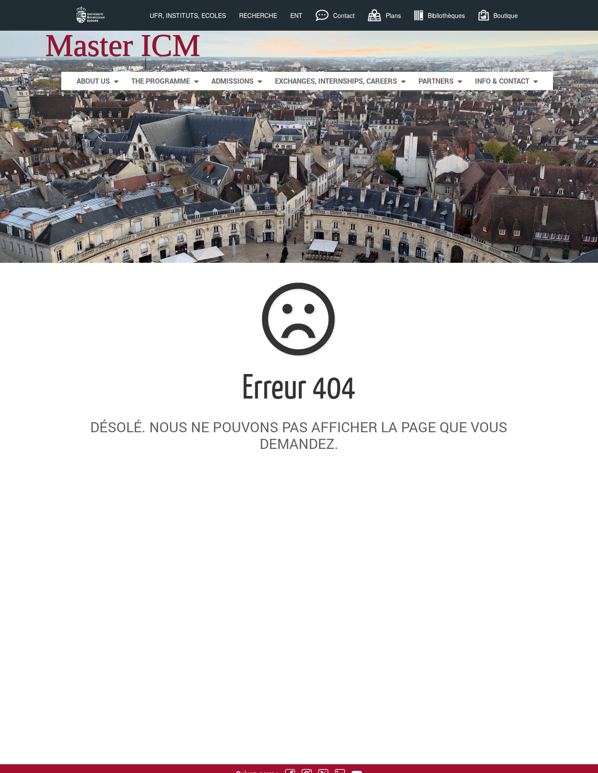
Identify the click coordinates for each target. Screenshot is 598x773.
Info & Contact (502, 80)
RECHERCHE (258, 15)
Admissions (232, 80)
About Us (93, 80)
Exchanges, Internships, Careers (336, 80)
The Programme (160, 80)
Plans (393, 15)
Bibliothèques (446, 15)
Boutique (505, 15)
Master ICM (122, 45)
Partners (436, 80)
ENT (296, 15)
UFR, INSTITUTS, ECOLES (188, 15)
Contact (344, 15)
